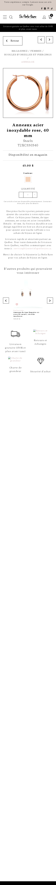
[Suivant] (49, 39)
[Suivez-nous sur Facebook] (42, 8)
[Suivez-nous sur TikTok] (52, 8)
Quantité (28, 188)
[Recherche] (11, 17)
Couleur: (28, 173)
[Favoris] (17, 304)
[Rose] (28, 179)
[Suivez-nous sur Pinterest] (48, 8)
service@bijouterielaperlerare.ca (32, 248)
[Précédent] (41, 39)
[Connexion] (44, 17)
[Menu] (5, 17)
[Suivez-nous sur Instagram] (45, 8)
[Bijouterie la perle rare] (28, 17)
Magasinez (20, 50)
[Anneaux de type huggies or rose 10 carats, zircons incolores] (28, 299)
